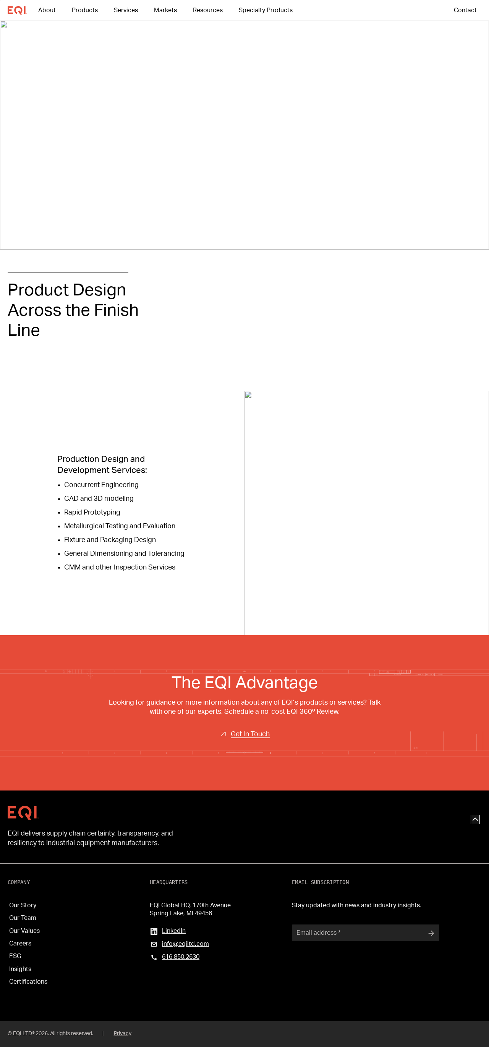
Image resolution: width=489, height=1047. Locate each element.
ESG (15, 956)
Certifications (28, 982)
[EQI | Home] (23, 813)
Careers (20, 944)
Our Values (24, 931)
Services (126, 10)
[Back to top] (475, 819)
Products (85, 10)
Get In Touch (250, 734)
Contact (465, 10)
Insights (20, 969)
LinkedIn (174, 931)
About (47, 10)
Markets (165, 10)
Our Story (22, 905)
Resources (208, 10)
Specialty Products (266, 10)
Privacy (122, 1033)
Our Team (22, 918)
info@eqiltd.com (185, 944)
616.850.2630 (180, 957)
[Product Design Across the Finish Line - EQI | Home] (23, 10)
